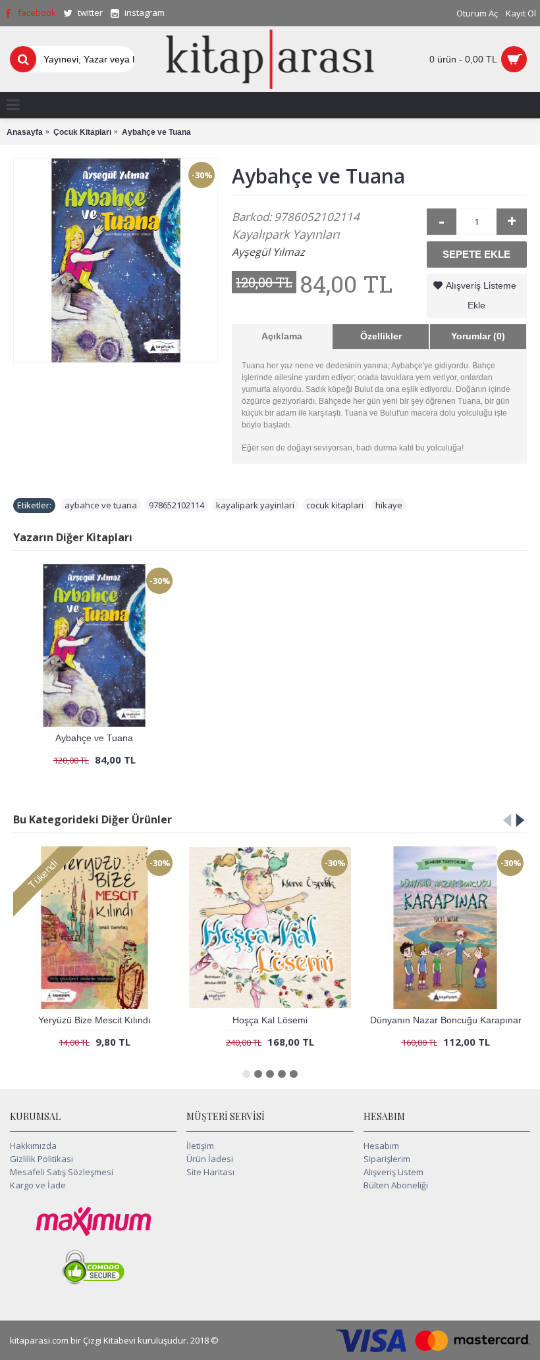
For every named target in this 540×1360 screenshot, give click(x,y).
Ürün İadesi (209, 1159)
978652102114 (176, 505)
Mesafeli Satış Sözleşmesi (61, 1172)
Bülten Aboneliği (396, 1185)
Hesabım (381, 1146)
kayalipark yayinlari (255, 505)
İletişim (200, 1146)
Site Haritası (210, 1172)
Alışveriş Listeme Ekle (481, 295)
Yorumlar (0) (478, 336)
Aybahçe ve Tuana (94, 738)
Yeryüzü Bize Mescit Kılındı (94, 1020)
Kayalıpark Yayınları (286, 234)
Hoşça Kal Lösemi (270, 1020)
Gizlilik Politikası (41, 1159)
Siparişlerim (387, 1159)
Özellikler (381, 336)
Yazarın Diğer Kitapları (72, 537)
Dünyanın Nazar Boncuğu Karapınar (446, 1020)
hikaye (388, 505)
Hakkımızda (33, 1146)
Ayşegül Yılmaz (268, 252)
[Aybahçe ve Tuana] (116, 260)
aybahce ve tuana (101, 505)
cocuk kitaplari (335, 505)
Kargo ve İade (38, 1185)
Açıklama (281, 336)
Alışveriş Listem (393, 1172)
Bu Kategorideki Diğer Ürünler (92, 819)
